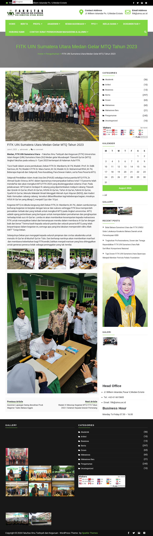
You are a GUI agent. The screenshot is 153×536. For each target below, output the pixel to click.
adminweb (24, 150)
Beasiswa (109, 90)
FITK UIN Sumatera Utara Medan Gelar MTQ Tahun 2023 (45, 144)
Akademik (109, 79)
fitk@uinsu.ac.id (139, 13)
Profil (36, 24)
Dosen (108, 100)
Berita (24, 24)
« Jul (105, 195)
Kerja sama (109, 24)
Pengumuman (111, 115)
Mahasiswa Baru (112, 110)
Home (12, 24)
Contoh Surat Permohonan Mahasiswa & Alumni (58, 32)
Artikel (108, 85)
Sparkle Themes (90, 533)
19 (118, 172)
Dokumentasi (130, 24)
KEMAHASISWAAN (74, 24)
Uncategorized (111, 121)
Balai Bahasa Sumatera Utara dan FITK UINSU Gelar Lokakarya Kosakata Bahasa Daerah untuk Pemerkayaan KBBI (123, 231)
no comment (38, 150)
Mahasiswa (109, 105)
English (19, 2)
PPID (93, 24)
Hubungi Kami (16, 32)
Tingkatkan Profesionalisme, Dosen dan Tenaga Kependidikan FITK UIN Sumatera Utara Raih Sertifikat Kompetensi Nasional (124, 244)
